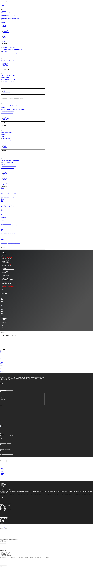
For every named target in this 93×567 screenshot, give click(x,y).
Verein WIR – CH (5, 282)
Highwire (3, 288)
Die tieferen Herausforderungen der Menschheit (9, 156)
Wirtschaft (3, 41)
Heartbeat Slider (5, 321)
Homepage (3, 485)
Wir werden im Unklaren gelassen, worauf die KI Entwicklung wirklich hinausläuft (10, 225)
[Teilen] (2, 565)
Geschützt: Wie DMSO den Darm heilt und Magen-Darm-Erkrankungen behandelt (14, 109)
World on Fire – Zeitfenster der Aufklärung (6, 12)
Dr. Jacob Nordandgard (6, 32)
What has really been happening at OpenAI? (6, 414)
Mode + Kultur (5, 145)
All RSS (1, 519)
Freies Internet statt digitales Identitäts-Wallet (8, 83)
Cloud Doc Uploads (3, 507)
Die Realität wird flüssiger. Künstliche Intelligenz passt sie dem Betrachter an (10, 18)
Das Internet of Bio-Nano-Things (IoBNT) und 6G (9, 105)
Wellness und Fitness (6, 118)
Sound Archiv (5, 147)
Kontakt (2, 473)
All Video (4, 36)
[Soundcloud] (1, 330)
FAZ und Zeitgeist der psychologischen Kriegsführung (7, 205)
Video (2, 35)
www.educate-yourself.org (4, 517)
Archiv (2, 327)
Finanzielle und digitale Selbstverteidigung (8, 60)
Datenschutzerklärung (4, 484)
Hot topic (4, 252)
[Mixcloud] (1, 330)
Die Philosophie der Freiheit (7, 260)
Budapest (2, 136)
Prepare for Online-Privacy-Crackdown (5, 503)
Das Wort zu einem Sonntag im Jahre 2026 (8, 140)
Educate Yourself (5, 276)
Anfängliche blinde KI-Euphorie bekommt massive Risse (10, 160)
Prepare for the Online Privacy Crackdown (8, 274)
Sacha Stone (4, 37)
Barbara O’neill (5, 119)
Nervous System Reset (6, 280)
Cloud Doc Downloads (3, 506)
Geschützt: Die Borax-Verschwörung (7, 113)
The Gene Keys (5, 174)
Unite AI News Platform (3, 510)
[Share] (2, 528)
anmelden (2, 486)
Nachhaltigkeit (5, 64)
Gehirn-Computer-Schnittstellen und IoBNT (8, 75)
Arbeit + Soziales (5, 117)
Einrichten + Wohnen (6, 144)
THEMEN (3, 184)
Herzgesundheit (4, 101)
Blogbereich (1, 504)
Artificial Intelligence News (6, 92)
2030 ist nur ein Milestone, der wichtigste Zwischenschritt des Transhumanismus (10, 243)
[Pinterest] (1, 329)
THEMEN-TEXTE (5, 26)
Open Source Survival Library (4, 518)
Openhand (4, 182)
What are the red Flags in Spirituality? (8, 279)
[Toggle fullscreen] (4, 565)
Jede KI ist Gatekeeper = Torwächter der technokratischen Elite (8, 233)
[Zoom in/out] (6, 565)
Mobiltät (4, 91)
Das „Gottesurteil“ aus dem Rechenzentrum (6, 224)
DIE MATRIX (2, 497)
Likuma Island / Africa (6, 278)
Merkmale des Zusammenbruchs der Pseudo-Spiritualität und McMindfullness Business (15, 53)
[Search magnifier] (0, 391)
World (3, 5)
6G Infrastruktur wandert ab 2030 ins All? (8, 79)
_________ (4, 27)
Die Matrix (4, 272)
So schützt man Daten (6, 275)
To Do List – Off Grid (6, 271)
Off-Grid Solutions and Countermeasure (8, 269)
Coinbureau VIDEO (5, 63)
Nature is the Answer (6, 261)
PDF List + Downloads (3, 508)
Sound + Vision (5, 173)
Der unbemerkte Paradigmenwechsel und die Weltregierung (8, 15)
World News (4, 25)
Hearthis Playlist (2, 371)
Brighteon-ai (2, 521)
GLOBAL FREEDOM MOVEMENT (5, 505)
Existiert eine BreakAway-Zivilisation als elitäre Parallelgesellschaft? (9, 234)
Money (2, 468)
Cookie (2, 325)
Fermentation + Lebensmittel (7, 265)
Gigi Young (3, 164)
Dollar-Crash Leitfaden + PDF (7, 283)
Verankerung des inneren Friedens (7, 285)
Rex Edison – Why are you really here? (7, 168)
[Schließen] (0, 528)
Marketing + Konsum (5, 65)
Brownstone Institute (6, 31)
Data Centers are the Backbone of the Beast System (9, 86)
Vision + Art (4, 146)
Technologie (3, 67)
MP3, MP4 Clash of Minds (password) (5, 509)
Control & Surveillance (6, 30)
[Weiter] (1, 566)
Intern (2, 326)
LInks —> (4, 319)
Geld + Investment (5, 62)
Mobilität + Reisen (5, 142)
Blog (2, 255)
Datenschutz (3, 324)
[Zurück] (0, 566)
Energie (4, 90)
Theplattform (2, 520)
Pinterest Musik (5, 183)
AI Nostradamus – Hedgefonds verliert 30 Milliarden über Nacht (11, 49)
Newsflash (4, 253)
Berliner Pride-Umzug (3, 217)
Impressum (3, 483)
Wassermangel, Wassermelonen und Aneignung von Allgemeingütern (9, 206)
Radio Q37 (4, 322)
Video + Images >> (2, 383)
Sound (2, 289)
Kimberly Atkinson (5, 178)
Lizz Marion (4, 179)
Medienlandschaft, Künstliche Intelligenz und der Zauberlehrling (8, 193)
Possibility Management (6, 262)
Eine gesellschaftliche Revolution (7, 267)
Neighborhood (3, 128)
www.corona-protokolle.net (4, 516)
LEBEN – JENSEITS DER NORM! (7, 132)
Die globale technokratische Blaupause (5, 418)
